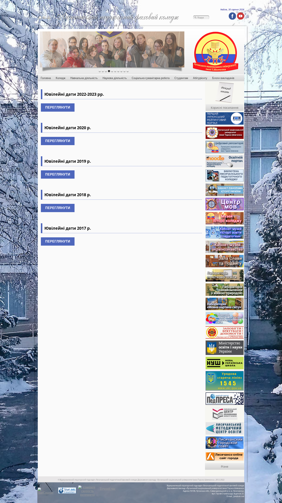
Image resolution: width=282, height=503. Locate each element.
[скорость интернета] (87, 494)
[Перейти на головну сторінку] (40, 18)
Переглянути (57, 107)
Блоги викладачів (223, 78)
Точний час (108, 488)
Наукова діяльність (115, 78)
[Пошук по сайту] (201, 18)
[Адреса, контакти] (44, 18)
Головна (46, 78)
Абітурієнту (200, 78)
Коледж (60, 78)
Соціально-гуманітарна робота (150, 78)
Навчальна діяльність (84, 78)
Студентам (181, 78)
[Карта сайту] (49, 18)
